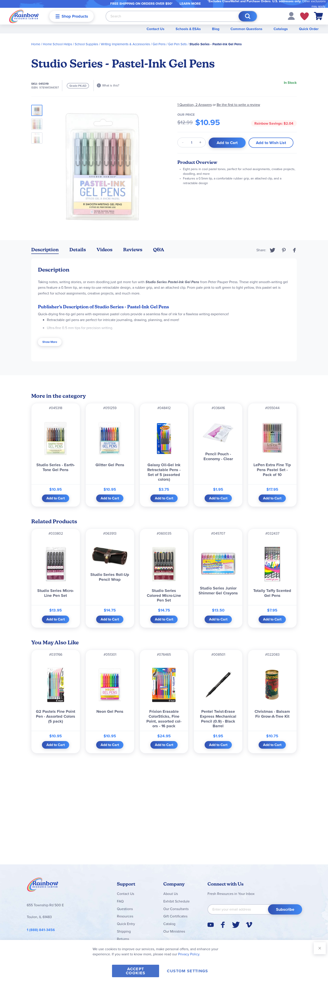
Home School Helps (57, 44)
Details (77, 249)
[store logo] (24, 16)
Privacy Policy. (189, 954)
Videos (104, 249)
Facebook (294, 250)
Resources (125, 916)
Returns (123, 939)
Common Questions (246, 28)
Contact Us (155, 28)
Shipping (124, 931)
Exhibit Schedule (176, 901)
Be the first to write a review (238, 105)
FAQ (120, 901)
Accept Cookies (135, 971)
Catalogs (281, 28)
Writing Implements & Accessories (125, 44)
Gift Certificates (175, 916)
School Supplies (86, 44)
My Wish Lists (304, 16)
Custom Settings (187, 971)
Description (45, 249)
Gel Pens (159, 44)
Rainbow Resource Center (42, 886)
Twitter (272, 250)
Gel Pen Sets (177, 44)
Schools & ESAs (188, 28)
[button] (291, 15)
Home (35, 44)
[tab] (45, 250)
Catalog (169, 923)
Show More (49, 342)
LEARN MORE (190, 3)
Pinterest (284, 250)
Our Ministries (174, 931)
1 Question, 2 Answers (194, 104)
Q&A (158, 249)
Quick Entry (126, 923)
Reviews (132, 249)
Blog (215, 28)
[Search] (248, 16)
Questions (125, 908)
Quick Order (309, 28)
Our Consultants (176, 908)
